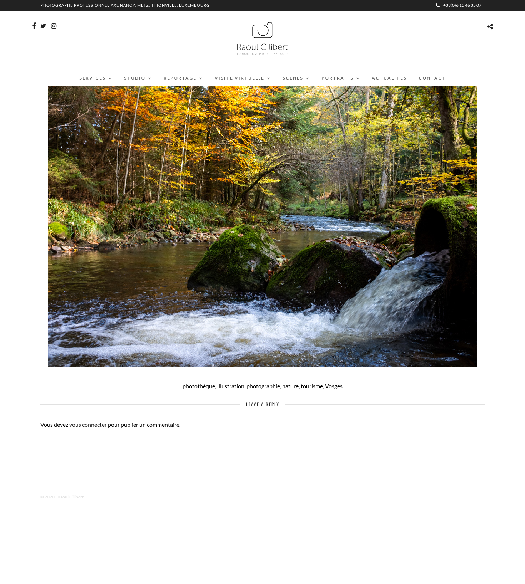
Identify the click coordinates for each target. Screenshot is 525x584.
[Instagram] (53, 26)
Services (92, 78)
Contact (432, 78)
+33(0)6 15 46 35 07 (462, 5)
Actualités (389, 78)
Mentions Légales (102, 497)
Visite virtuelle (239, 78)
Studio (134, 78)
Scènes (292, 78)
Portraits (337, 78)
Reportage (180, 78)
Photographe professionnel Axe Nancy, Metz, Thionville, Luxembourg (125, 5)
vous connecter (88, 424)
